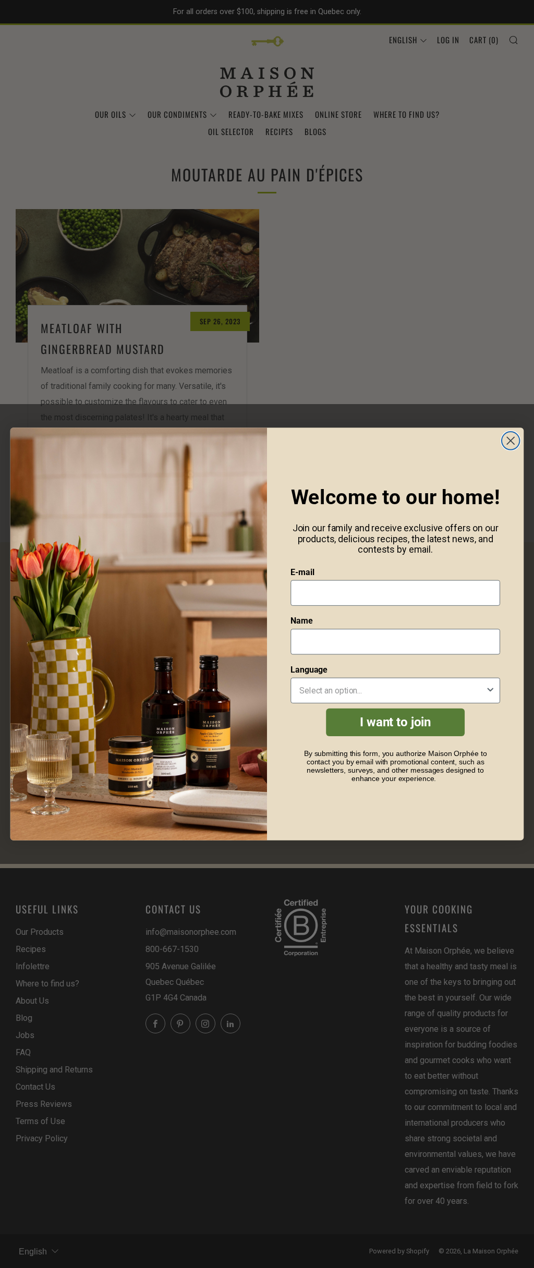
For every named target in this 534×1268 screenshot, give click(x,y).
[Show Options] (490, 690)
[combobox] (392, 690)
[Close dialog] (510, 440)
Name (301, 621)
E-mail (302, 572)
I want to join (395, 722)
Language (308, 670)
